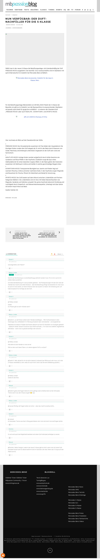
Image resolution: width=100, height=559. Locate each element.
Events (59, 10)
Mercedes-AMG (73, 489)
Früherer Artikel (20, 231)
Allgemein (8, 27)
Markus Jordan (10, 24)
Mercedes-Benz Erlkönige (77, 495)
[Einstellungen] (3, 555)
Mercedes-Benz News (75, 487)
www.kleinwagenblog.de (44, 488)
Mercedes (8, 197)
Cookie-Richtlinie (63, 536)
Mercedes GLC (73, 503)
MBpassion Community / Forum (16, 480)
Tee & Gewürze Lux (42, 478)
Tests (26, 10)
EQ (65, 10)
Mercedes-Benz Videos (76, 521)
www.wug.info (41, 494)
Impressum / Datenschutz (41, 536)
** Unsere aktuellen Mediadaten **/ (19, 538)
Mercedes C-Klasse (74, 500)
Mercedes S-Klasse (74, 508)
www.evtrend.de (41, 486)
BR (69, 10)
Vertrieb (18, 10)
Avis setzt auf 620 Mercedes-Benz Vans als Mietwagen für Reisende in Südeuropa (47, 235)
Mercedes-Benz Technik (76, 492)
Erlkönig (35, 10)
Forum (78, 10)
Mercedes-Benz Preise (76, 513)
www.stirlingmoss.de (12, 483)
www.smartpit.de (42, 491)
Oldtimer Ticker (10, 478)
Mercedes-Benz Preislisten (77, 516)
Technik (9, 10)
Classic (43, 10)
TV (72, 10)
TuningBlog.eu (41, 480)
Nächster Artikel (49, 231)
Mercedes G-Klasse (74, 505)
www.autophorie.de (42, 483)
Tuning (51, 10)
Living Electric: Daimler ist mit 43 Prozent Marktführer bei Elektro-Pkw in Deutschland (22, 235)
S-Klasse (14, 197)
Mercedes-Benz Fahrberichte (78, 518)
